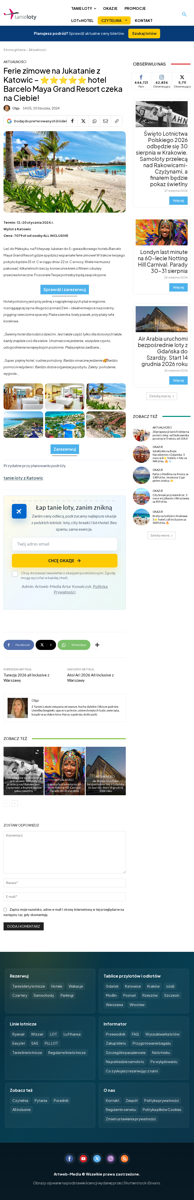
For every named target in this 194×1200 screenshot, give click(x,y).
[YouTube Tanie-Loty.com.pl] (83, 1158)
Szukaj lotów (144, 33)
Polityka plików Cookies (162, 1109)
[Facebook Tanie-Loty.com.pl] (69, 1158)
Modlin (111, 995)
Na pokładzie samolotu (125, 1062)
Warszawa (114, 1005)
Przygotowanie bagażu (152, 1043)
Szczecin (171, 995)
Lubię (141, 76)
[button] (184, 14)
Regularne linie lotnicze (67, 1052)
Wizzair (37, 1034)
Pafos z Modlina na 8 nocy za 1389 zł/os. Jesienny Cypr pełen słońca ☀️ (170, 477)
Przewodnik (115, 1034)
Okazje (158, 446)
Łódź (170, 986)
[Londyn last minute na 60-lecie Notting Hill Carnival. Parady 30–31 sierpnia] (64, 771)
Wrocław (137, 1005)
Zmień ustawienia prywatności (131, 1119)
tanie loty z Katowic (23, 477)
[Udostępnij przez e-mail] (105, 121)
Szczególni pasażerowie (126, 1052)
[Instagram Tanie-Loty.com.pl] (110, 1158)
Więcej (178, 200)
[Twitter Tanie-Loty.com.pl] (97, 1158)
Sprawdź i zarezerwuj (64, 289)
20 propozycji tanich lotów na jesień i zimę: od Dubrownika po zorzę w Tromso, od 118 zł (171, 435)
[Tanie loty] (36, 14)
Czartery (19, 995)
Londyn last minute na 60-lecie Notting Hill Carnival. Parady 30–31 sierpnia (64, 787)
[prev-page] (7, 803)
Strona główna (15, 50)
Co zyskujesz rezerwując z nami (132, 1071)
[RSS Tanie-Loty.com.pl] (124, 1158)
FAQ (135, 1034)
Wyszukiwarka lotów (162, 1034)
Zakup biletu (116, 1043)
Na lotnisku (161, 1052)
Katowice (133, 986)
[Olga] (8, 108)
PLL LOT (51, 1043)
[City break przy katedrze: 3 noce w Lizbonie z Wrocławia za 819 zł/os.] (141, 496)
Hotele (56, 986)
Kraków (153, 986)
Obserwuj (162, 76)
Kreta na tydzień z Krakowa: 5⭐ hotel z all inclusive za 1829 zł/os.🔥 (170, 519)
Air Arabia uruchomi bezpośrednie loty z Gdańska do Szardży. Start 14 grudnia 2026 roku (105, 786)
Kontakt (112, 1100)
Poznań (129, 995)
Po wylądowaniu (164, 1062)
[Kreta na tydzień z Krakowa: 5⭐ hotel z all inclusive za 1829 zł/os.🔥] (141, 517)
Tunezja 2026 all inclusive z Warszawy (26, 677)
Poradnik (61, 1100)
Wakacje (76, 986)
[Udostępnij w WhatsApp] (94, 121)
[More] (97, 645)
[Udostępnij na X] (83, 121)
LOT (53, 1034)
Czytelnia (20, 1100)
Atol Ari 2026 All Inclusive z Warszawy (90, 677)
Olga (15, 108)
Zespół (132, 1100)
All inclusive (21, 1109)
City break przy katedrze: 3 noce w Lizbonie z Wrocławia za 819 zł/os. (171, 498)
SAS (34, 1043)
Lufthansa (72, 1034)
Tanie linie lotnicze (27, 1052)
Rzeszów (150, 995)
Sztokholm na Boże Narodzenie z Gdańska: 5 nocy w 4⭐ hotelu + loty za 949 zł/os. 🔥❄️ (170, 456)
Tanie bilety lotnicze (28, 986)
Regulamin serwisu (121, 1109)
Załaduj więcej (160, 396)
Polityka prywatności (161, 1100)
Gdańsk (112, 986)
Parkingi (67, 995)
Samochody (44, 995)
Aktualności (37, 50)
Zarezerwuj (65, 449)
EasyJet (18, 1043)
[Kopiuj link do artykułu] (116, 121)
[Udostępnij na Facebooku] (72, 121)
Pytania (41, 1100)
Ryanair (18, 1034)
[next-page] (15, 803)
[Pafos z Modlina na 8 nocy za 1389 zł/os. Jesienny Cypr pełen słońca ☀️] (141, 475)
